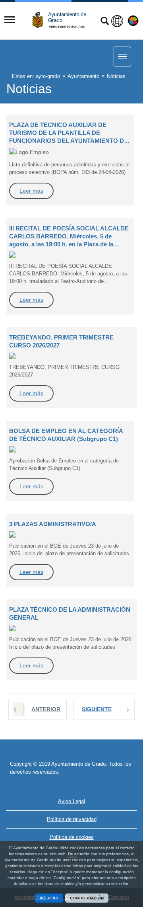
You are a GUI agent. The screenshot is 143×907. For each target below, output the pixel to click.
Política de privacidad (72, 819)
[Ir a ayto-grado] (62, 20)
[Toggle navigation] (9, 19)
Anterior (45, 709)
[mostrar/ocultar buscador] (104, 22)
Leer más (31, 190)
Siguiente (97, 709)
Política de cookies (72, 837)
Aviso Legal (71, 801)
